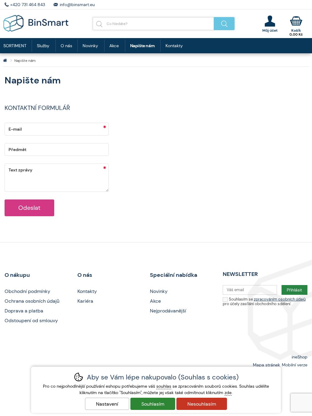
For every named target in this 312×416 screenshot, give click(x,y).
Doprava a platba (24, 311)
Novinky (90, 45)
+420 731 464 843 (27, 4)
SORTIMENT (15, 45)
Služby (43, 45)
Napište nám (142, 45)
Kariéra (85, 301)
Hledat (224, 23)
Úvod (5, 60)
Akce (114, 45)
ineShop (299, 357)
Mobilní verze (294, 365)
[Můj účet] (270, 24)
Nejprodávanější (168, 311)
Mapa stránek (266, 365)
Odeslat (29, 208)
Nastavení (107, 404)
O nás (66, 45)
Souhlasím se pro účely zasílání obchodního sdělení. (264, 301)
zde (228, 392)
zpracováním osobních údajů (280, 299)
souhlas (163, 386)
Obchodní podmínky (27, 291)
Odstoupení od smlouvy (31, 320)
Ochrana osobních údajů (32, 301)
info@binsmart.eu (77, 4)
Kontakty (174, 45)
